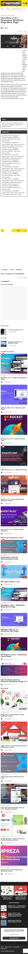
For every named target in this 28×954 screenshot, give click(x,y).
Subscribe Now (14, 938)
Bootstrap (12, 742)
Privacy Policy (8, 947)
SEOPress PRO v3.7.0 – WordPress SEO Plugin (13, 408)
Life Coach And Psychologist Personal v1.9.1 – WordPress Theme (12, 808)
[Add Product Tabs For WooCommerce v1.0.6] (14, 546)
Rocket (19, 496)
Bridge (7, 711)
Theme (23, 496)
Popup (18, 527)
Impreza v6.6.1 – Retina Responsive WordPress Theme (11, 870)
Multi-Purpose (18, 711)
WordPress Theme (5, 837)
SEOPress (18, 627)
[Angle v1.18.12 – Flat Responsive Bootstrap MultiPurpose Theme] (14, 732)
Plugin (11, 269)
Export (11, 579)
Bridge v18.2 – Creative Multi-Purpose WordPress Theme (12, 715)
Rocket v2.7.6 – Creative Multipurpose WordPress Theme (12, 500)
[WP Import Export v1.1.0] (14, 571)
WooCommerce (4, 555)
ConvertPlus (9, 527)
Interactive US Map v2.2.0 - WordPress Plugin (15, 342)
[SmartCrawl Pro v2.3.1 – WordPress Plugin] (14, 456)
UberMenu (22, 602)
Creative (8, 496)
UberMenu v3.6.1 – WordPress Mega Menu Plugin (14, 378)
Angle (7, 742)
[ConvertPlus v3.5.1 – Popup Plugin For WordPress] (14, 516)
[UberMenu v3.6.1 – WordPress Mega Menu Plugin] (14, 364)
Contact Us (4, 948)
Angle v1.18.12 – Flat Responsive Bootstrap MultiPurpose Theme (14, 746)
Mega (11, 602)
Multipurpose (14, 496)
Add (11, 554)
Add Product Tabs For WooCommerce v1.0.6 (9, 558)
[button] (24, 3)
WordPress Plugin (5, 678)
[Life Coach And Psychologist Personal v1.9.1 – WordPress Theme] (14, 794)
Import (15, 579)
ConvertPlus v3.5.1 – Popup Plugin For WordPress (12, 530)
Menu (14, 602)
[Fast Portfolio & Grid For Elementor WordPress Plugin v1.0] (14, 669)
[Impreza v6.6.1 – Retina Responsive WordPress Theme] (14, 856)
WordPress (19, 269)
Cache (11, 436)
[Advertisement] (11, 60)
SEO (14, 627)
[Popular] (3, 354)
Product (14, 554)
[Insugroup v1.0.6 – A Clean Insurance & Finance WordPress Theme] (14, 825)
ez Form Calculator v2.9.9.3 (15, 329)
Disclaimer (16, 947)
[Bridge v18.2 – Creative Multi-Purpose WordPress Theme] (14, 701)
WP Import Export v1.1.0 (10, 582)
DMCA (2, 947)
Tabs (18, 554)
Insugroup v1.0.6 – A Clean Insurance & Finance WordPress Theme (12, 839)
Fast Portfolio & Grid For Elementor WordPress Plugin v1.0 (14, 680)
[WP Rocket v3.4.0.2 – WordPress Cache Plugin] (14, 425)
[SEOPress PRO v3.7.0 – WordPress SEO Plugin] (14, 395)
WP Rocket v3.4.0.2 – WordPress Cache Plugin (13, 439)
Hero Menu (5, 269)
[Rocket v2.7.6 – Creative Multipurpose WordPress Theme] (14, 485)
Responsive (3, 743)
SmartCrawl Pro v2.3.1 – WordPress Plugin (14, 470)
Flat (16, 742)
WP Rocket (3, 437)
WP (18, 579)
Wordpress (3, 496)
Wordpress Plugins (8, 15)
